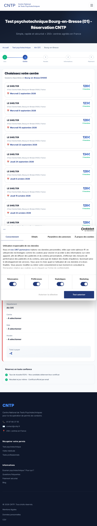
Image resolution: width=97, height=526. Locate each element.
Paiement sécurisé (10, 478)
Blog (4, 482)
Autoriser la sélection (48, 294)
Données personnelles (12, 514)
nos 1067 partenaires (20, 250)
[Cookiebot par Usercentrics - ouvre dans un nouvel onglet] (83, 229)
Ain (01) (37, 47)
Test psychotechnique (21, 47)
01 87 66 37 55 (12, 422)
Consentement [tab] (12, 237)
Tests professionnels (11, 455)
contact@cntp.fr (13, 426)
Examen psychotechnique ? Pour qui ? (18, 470)
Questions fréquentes (11, 474)
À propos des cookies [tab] (84, 237)
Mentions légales (9, 509)
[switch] (36, 284)
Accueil (6, 47)
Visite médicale (9, 451)
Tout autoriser (79, 294)
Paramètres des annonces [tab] (59, 237)
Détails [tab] (35, 237)
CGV (4, 520)
